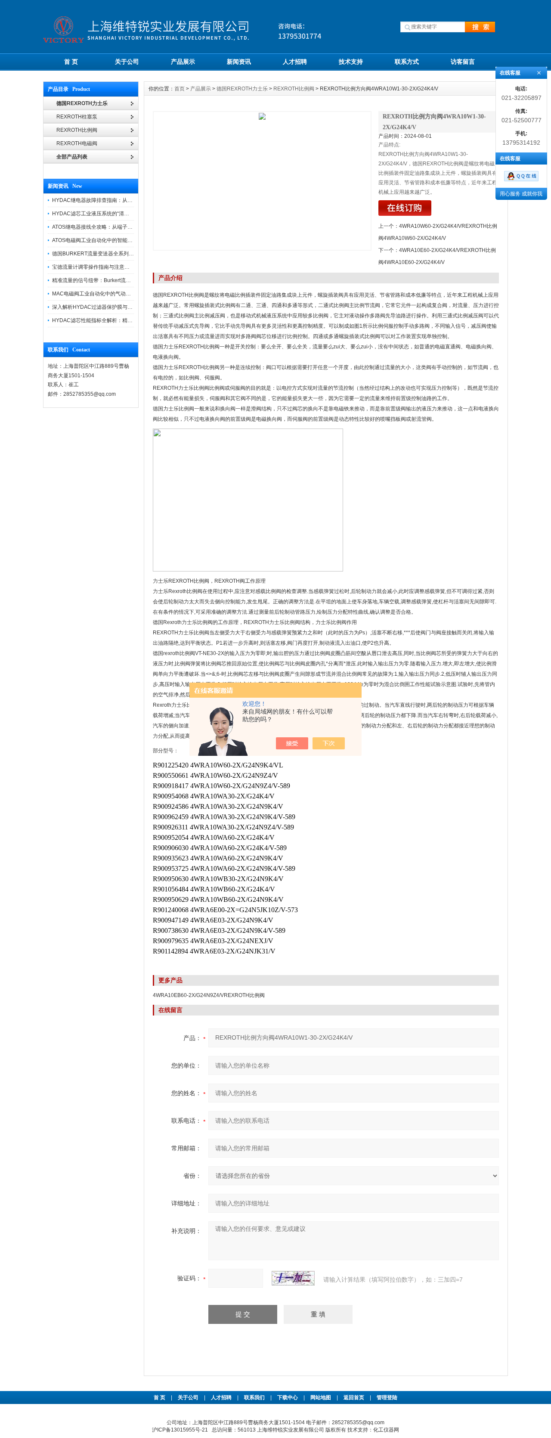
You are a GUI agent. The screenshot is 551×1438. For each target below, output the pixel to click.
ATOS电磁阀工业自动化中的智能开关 (95, 240)
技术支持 (351, 61)
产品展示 (183, 61)
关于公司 (127, 61)
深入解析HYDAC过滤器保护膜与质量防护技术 (105, 307)
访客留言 (463, 61)
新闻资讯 (239, 61)
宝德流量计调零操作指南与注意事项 (93, 267)
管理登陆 (387, 1398)
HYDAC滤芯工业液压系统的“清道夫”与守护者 (104, 214)
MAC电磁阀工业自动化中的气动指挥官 (96, 294)
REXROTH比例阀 (293, 89)
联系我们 (254, 1398)
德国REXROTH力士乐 (242, 89)
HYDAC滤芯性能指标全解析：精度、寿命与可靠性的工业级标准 (126, 320)
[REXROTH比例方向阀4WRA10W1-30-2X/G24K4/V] (262, 181)
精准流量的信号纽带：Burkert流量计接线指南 (104, 280)
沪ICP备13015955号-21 (180, 1430)
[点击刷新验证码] (293, 1278)
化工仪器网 (386, 1430)
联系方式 (407, 61)
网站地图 (320, 1398)
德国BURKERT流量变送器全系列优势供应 (100, 254)
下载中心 (287, 1398)
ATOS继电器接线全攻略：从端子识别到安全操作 (108, 227)
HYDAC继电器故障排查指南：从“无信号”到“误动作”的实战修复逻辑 (129, 200)
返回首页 (354, 1398)
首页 (179, 89)
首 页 (71, 61)
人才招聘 (295, 61)
